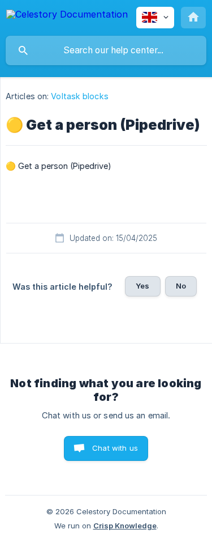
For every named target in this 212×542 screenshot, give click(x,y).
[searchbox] (106, 50)
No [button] (181, 285)
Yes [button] (142, 285)
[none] (67, 16)
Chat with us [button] (115, 447)
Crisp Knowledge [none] (125, 525)
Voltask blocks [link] (79, 96)
